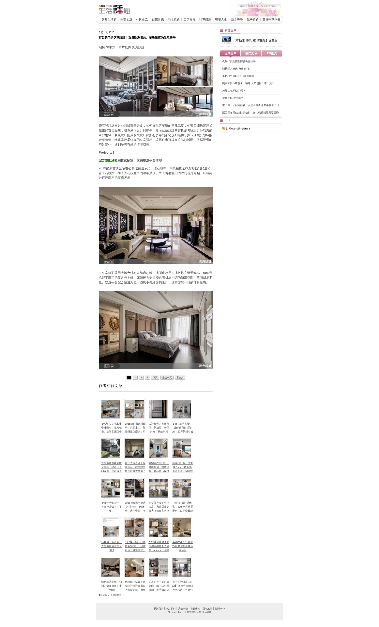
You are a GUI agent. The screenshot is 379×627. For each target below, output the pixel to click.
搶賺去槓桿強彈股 (232, 97)
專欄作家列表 (271, 19)
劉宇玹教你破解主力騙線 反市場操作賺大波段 (248, 83)
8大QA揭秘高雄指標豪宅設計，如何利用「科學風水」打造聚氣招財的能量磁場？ (135, 550)
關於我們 (158, 608)
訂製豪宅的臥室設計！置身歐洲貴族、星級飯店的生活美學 (137, 37)
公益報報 (189, 19)
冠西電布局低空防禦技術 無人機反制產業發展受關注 (250, 112)
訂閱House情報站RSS (238, 128)
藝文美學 (237, 19)
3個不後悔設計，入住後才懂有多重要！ (111, 506)
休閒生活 (142, 19)
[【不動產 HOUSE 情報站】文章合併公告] (226, 43)
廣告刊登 (183, 608)
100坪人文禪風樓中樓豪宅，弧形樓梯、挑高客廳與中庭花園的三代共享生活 (111, 431)
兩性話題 (174, 19)
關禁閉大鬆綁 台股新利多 (236, 68)
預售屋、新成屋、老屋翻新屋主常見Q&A (111, 546)
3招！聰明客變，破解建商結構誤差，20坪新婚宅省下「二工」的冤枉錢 (182, 431)
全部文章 (126, 19)
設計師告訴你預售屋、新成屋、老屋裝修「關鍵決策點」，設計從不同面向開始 (159, 431)
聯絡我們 (170, 608)
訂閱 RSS (220, 608)
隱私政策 (207, 608)
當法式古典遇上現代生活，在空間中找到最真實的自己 (135, 467)
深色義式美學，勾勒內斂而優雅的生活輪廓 (111, 585)
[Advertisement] (249, 204)
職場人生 (221, 19)
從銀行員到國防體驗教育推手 (239, 61)
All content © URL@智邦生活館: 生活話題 (190, 612)
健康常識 (158, 19)
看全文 (180, 377)
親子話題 (253, 19)
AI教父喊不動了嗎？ (233, 90)
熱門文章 (251, 53)
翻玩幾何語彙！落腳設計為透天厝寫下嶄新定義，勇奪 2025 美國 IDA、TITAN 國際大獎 (135, 589)
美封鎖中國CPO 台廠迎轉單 (238, 76)
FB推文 (272, 53)
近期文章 (230, 53)
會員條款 (195, 608)
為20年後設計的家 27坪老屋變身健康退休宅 (182, 546)
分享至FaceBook (112, 595)
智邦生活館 (109, 19)
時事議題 (205, 19)
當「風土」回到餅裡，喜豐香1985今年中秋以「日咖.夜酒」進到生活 (250, 105)
